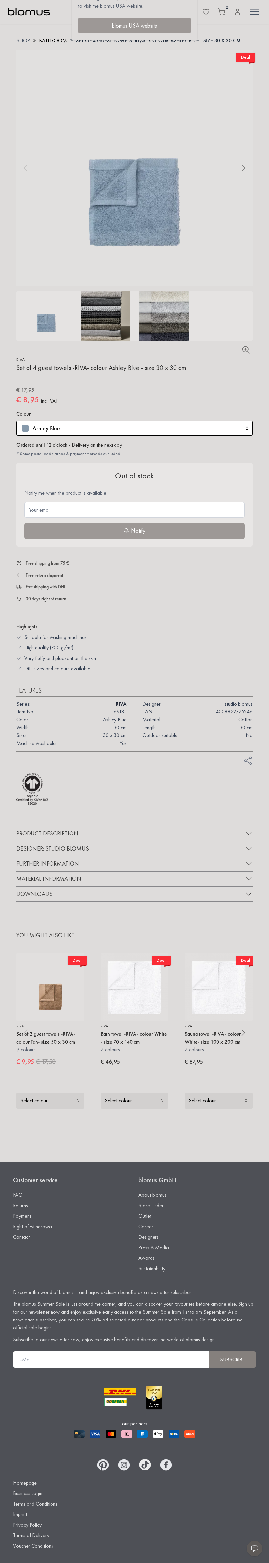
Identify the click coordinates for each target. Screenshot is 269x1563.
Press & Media (153, 1247)
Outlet (144, 1216)
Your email (40, 509)
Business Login (27, 1493)
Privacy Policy (27, 1524)
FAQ (18, 1195)
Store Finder (151, 1205)
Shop (23, 40)
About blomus (152, 1195)
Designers (148, 1237)
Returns (20, 1205)
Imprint (20, 1514)
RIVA (20, 360)
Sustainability (151, 1268)
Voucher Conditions (33, 1545)
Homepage (25, 1482)
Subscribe (232, 1359)
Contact (21, 1237)
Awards (146, 1258)
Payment (22, 1216)
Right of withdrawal (33, 1226)
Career (145, 1226)
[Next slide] (243, 168)
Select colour (34, 1100)
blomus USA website (134, 25)
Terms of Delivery (31, 1535)
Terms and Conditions (35, 1503)
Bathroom (53, 40)
